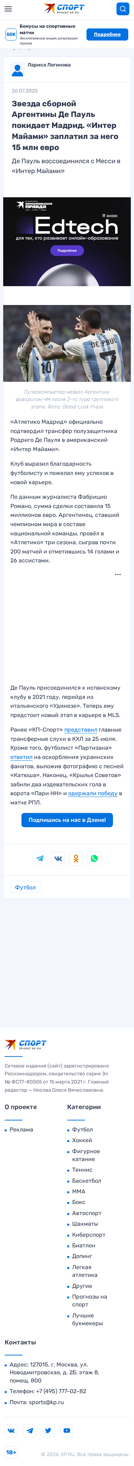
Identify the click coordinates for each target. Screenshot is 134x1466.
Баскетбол (86, 1180)
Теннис (82, 1169)
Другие (82, 1286)
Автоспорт (86, 1213)
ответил (21, 757)
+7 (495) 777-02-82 (61, 1391)
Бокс (78, 1202)
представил (80, 729)
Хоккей (82, 1140)
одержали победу (93, 793)
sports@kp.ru (46, 1402)
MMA (78, 1191)
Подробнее (107, 34)
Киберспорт (88, 1234)
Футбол (25, 887)
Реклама (21, 1129)
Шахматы (85, 1223)
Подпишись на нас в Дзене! (67, 820)
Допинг (82, 1256)
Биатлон (83, 1245)
